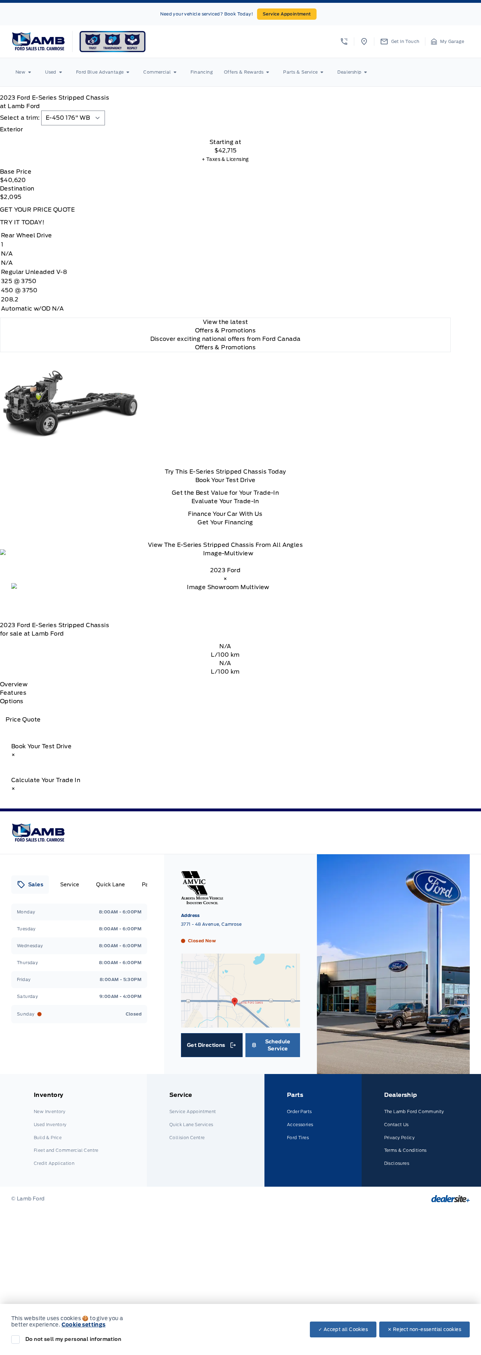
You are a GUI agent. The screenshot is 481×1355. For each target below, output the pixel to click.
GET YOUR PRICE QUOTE (37, 209)
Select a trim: (20, 117)
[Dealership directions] (240, 1024)
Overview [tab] (13, 684)
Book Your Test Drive (225, 480)
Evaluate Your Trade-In (225, 501)
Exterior (11, 129)
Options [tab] (12, 701)
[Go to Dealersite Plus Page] (450, 1198)
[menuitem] (24, 72)
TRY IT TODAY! (22, 222)
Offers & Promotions (225, 347)
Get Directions (211, 1046)
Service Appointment (287, 14)
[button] (344, 41)
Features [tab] (13, 692)
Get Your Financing (225, 522)
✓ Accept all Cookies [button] (343, 1329)
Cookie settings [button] (84, 1325)
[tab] (225, 129)
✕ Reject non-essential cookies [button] (424, 1329)
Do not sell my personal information (73, 1339)
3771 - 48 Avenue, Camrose (211, 924)
